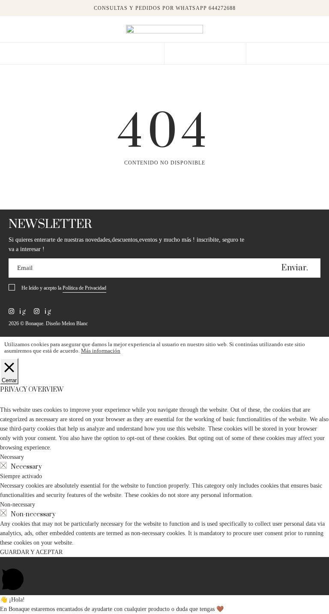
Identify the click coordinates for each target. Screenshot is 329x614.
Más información (100, 350)
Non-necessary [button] (17, 504)
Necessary (26, 467)
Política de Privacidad (84, 288)
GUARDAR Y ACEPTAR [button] (31, 552)
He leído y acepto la (63, 288)
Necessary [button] (12, 457)
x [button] (316, 9)
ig (21, 311)
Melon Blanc (75, 323)
